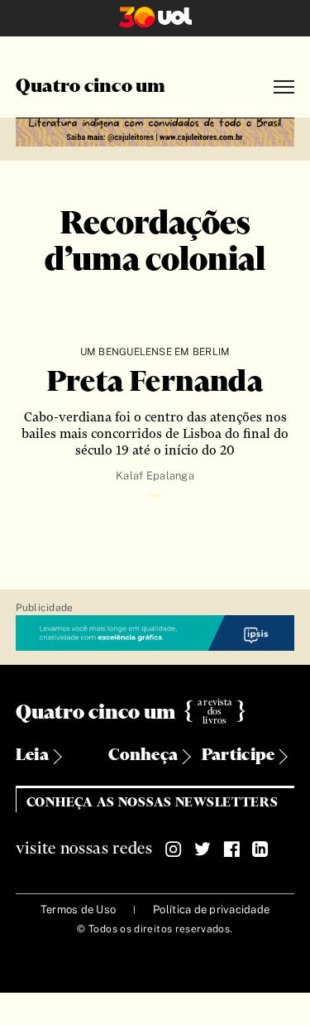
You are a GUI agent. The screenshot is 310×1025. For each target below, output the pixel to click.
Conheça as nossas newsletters (152, 802)
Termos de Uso (78, 909)
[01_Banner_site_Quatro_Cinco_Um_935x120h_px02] (155, 129)
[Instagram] (173, 849)
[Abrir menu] (284, 87)
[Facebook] (231, 849)
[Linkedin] (260, 849)
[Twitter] (202, 849)
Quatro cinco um (91, 87)
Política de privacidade (211, 909)
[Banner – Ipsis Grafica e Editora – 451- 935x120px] (155, 633)
